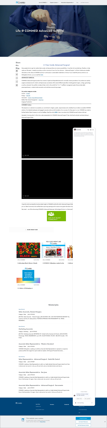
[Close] (105, 421)
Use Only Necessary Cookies (83, 425)
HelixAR (28, 95)
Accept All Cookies (83, 418)
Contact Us (66, 404)
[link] (28, 254)
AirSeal (28, 93)
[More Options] (75, 403)
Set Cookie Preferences (83, 421)
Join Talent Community (84, 2)
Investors (52, 404)
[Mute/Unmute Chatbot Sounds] (91, 130)
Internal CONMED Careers (40, 409)
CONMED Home (38, 406)
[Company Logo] (19, 3)
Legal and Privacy (81, 406)
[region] (84, 266)
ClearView (41, 100)
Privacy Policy (42, 421)
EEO (79, 412)
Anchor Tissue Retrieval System (35, 98)
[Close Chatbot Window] (93, 130)
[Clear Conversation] (88, 130)
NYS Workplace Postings (83, 409)
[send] (92, 403)
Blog (77, 2)
